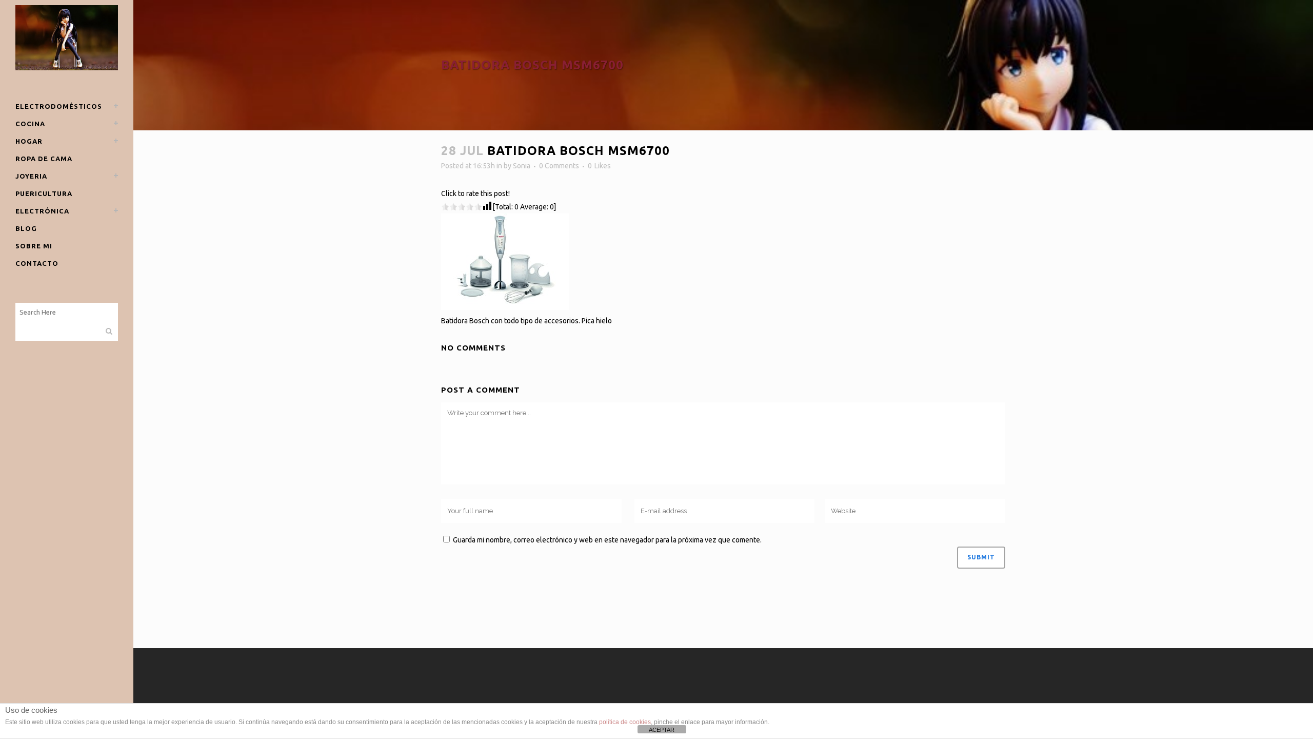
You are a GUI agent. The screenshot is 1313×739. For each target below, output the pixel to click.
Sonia (521, 166)
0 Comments (559, 166)
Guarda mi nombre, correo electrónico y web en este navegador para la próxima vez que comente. (607, 540)
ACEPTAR (661, 730)
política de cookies (625, 722)
